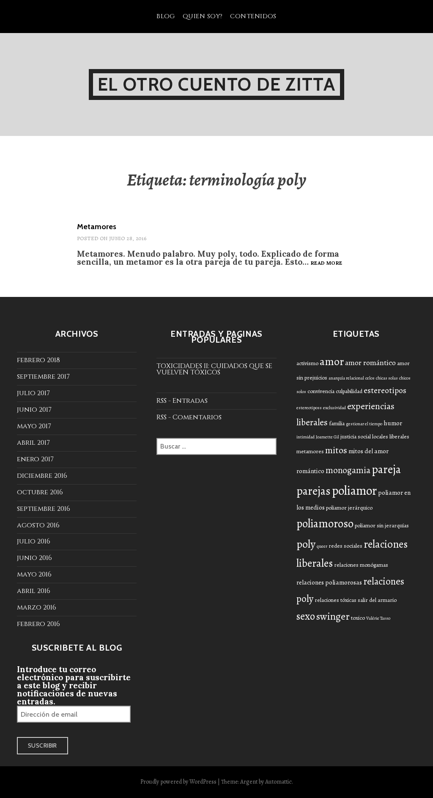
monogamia (348, 470)
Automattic (278, 782)
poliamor (354, 490)
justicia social (355, 436)
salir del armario (377, 600)
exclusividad (334, 408)
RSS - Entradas (182, 400)
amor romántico (370, 362)
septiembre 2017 (43, 376)
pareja (386, 469)
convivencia (320, 391)
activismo (307, 363)
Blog (165, 16)
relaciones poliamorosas (329, 582)
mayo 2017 (34, 426)
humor (393, 423)
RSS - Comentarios (189, 417)
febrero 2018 (38, 360)
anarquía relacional (346, 378)
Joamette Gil (327, 437)
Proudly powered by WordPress (178, 782)
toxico (358, 618)
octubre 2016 (40, 492)
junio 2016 (34, 557)
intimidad (305, 437)
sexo (305, 616)
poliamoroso (325, 523)
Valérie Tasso (378, 618)
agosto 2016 (38, 525)
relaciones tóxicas (335, 600)
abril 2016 (33, 591)
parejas (313, 491)
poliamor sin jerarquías (382, 525)
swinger (333, 616)
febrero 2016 (38, 624)
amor (332, 361)
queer (322, 546)
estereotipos (385, 390)
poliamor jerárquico (349, 508)
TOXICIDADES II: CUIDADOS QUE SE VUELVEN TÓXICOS (214, 369)
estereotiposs (309, 408)
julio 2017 (33, 393)
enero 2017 (35, 459)
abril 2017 (33, 442)
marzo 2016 (36, 607)
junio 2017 (34, 409)
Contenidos (253, 16)
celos (370, 378)
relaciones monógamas (361, 565)
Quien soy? (203, 16)
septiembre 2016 (43, 508)
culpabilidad (349, 391)
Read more (326, 263)
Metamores (96, 226)
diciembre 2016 (42, 475)
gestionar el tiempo (364, 424)
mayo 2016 (34, 574)
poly (305, 543)
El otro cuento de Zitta (216, 84)
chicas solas (387, 378)
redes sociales (345, 546)
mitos (336, 450)
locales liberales (390, 436)
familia (337, 423)
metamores (310, 451)
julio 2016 (33, 541)
